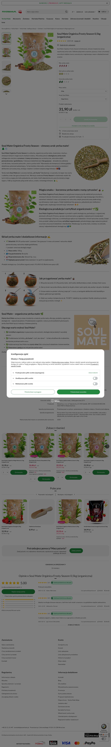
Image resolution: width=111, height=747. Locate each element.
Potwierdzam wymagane (33, 392)
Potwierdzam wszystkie (78, 392)
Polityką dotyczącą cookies (60, 362)
